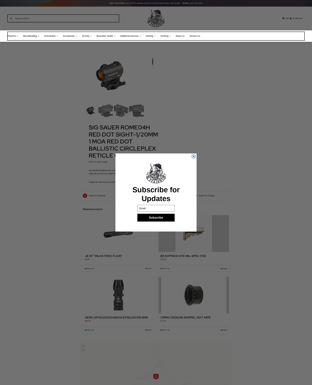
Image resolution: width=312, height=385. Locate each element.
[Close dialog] (194, 156)
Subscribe (156, 217)
